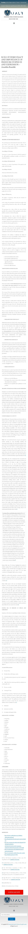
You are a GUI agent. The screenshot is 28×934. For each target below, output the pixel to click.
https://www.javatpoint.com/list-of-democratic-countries (15, 853)
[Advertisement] (14, 39)
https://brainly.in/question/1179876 (11, 854)
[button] (14, 23)
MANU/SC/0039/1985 (15, 879)
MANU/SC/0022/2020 (8, 864)
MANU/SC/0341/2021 (14, 859)
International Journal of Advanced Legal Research (17, 924)
